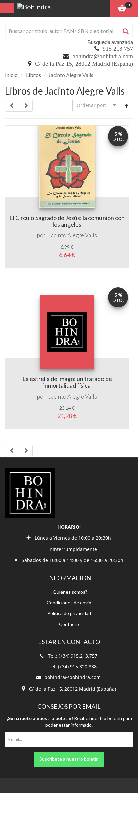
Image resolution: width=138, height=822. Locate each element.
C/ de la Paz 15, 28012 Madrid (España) (84, 64)
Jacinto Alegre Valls (72, 235)
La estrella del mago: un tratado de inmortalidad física (67, 382)
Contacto (69, 624)
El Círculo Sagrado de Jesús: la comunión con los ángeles (67, 221)
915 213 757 (117, 49)
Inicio (11, 75)
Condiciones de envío (69, 602)
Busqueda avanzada (110, 42)
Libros (33, 75)
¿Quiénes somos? (69, 592)
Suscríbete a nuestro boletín (69, 759)
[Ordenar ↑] (126, 105)
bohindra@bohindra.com (102, 56)
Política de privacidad (69, 613)
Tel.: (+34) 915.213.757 (72, 655)
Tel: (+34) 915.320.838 (73, 666)
